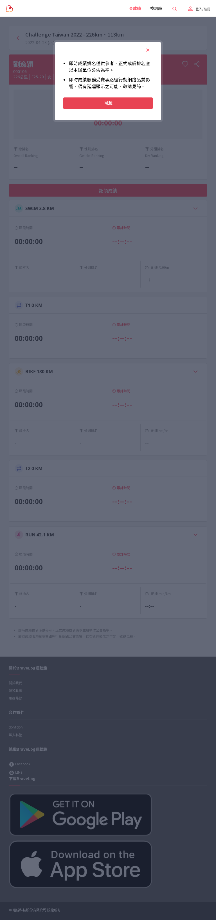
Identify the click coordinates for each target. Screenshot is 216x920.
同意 (108, 103)
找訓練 (156, 8)
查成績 (135, 8)
